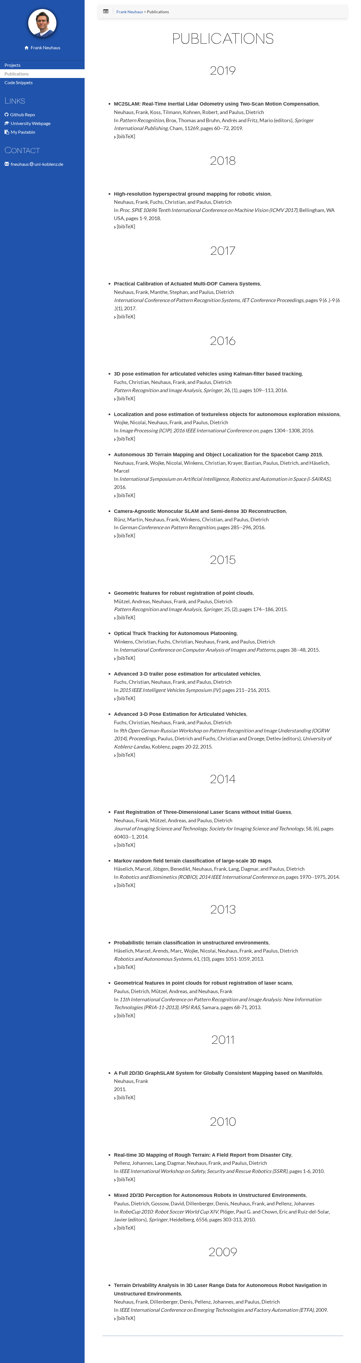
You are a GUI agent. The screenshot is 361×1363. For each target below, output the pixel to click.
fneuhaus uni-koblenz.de (36, 164)
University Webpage (29, 123)
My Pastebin (22, 132)
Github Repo (21, 114)
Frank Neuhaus (44, 47)
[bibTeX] (125, 136)
